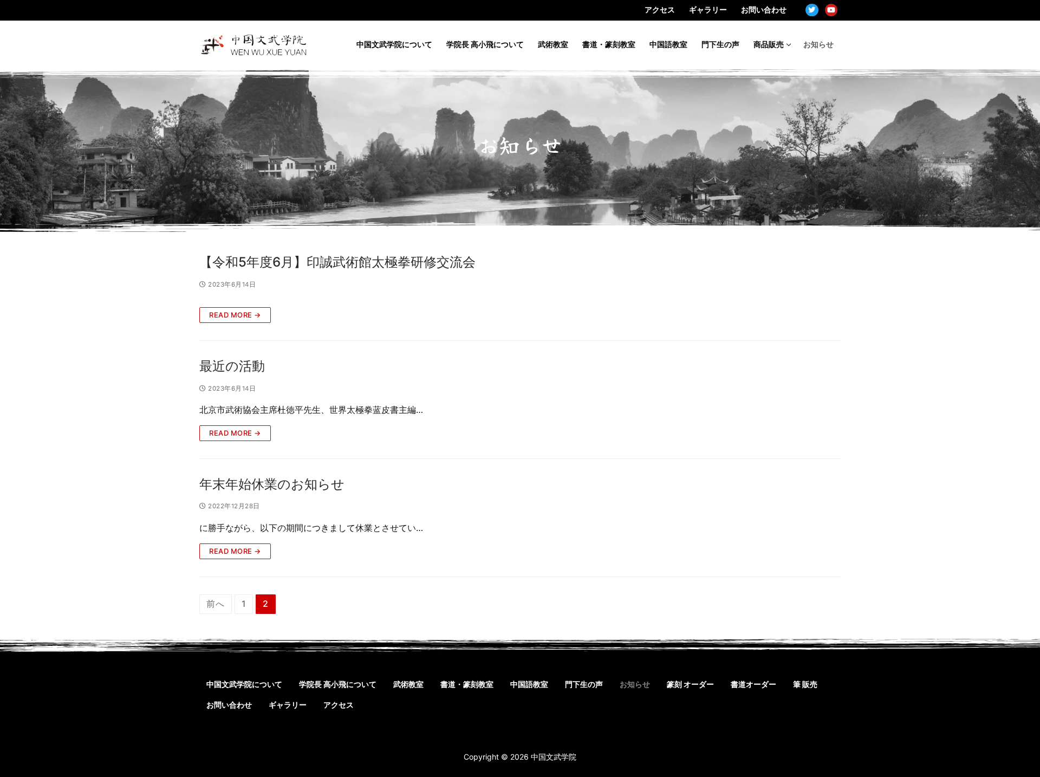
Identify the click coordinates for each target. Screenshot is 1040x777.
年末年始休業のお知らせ (271, 484)
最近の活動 (232, 366)
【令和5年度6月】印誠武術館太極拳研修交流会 (337, 262)
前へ (215, 603)
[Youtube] (831, 10)
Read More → (235, 314)
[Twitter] (811, 10)
